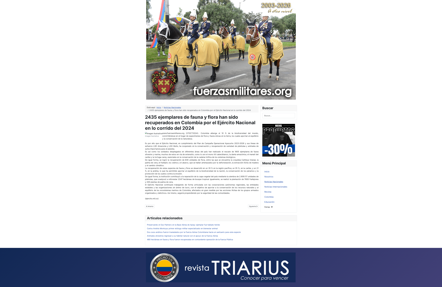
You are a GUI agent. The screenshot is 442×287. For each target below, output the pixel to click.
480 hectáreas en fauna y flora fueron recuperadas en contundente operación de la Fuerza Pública (190, 239)
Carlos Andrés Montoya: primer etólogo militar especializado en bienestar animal (182, 228)
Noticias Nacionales (273, 181)
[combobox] (278, 115)
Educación (269, 202)
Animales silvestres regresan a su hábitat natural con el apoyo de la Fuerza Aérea (182, 236)
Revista (267, 192)
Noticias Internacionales (275, 187)
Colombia (268, 197)
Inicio (266, 171)
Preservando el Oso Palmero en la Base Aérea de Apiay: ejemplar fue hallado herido (183, 225)
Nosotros (268, 176)
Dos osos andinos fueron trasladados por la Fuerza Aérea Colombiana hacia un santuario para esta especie (194, 232)
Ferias (267, 207)
